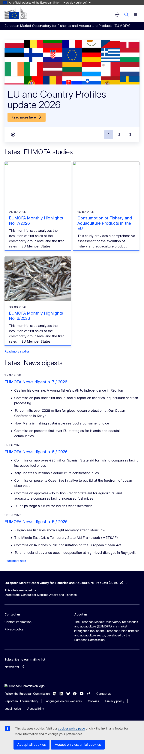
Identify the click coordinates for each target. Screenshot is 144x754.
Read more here (15, 561)
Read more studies (17, 351)
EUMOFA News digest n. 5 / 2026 (36, 521)
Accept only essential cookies (78, 745)
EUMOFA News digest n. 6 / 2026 (36, 451)
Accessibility (35, 708)
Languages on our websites (63, 701)
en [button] (117, 14)
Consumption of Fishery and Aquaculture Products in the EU (104, 223)
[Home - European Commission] (15, 13)
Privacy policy (14, 629)
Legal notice (12, 708)
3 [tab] (130, 134)
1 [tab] (108, 134)
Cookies (93, 701)
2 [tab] (119, 134)
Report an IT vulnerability (21, 701)
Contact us (103, 693)
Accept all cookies (31, 745)
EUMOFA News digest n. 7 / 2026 (35, 381)
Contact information (18, 622)
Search (126, 14)
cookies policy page (71, 728)
